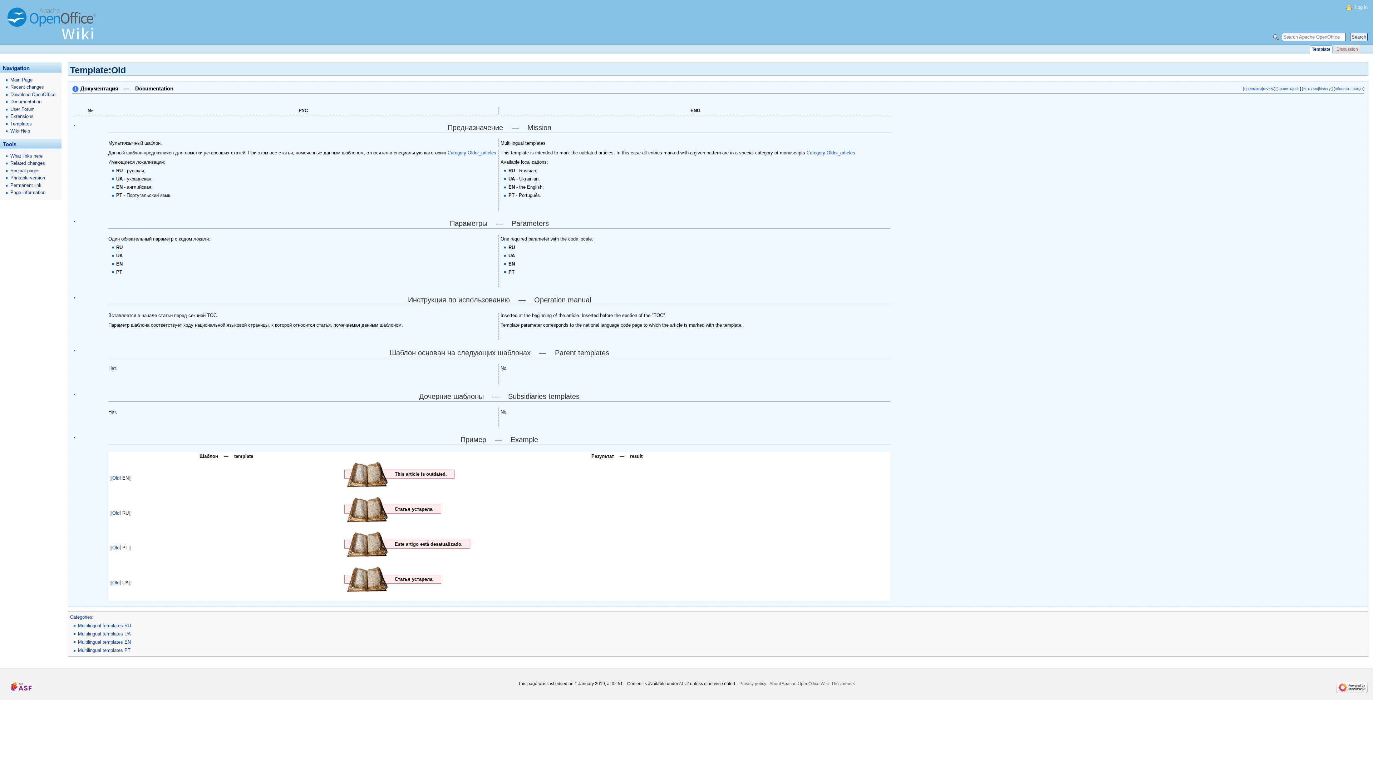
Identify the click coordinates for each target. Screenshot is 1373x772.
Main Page (21, 80)
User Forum (22, 109)
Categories (81, 617)
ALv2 (684, 683)
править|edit (1288, 88)
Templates (21, 124)
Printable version (27, 177)
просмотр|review (1259, 88)
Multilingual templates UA (104, 634)
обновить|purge (1349, 88)
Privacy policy (752, 683)
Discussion (1347, 49)
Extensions (22, 116)
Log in (1361, 7)
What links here (26, 156)
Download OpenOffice (32, 94)
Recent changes (27, 87)
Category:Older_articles (472, 152)
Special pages (25, 170)
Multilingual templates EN (104, 642)
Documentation (25, 101)
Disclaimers (843, 683)
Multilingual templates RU (104, 625)
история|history (1317, 88)
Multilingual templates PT (104, 650)
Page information (27, 192)
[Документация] (75, 88)
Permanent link (25, 185)
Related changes (27, 163)
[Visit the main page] (53, 27)
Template (1321, 49)
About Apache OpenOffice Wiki (799, 683)
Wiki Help (20, 131)
